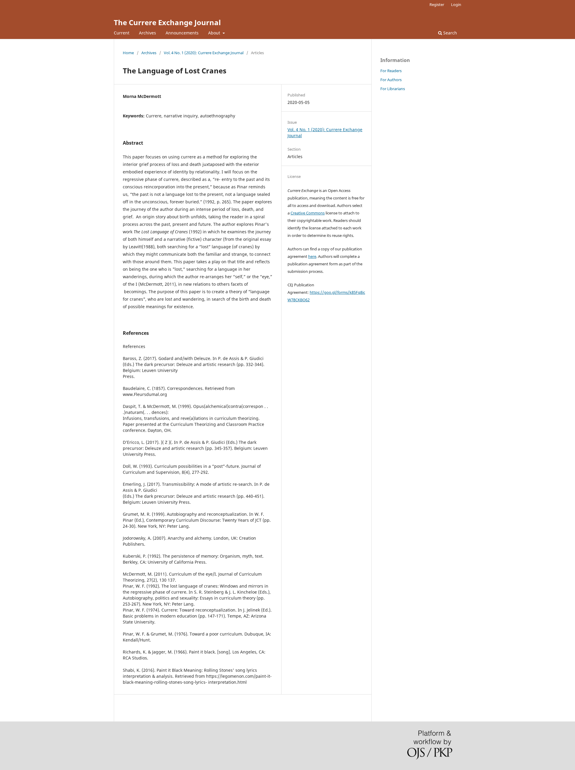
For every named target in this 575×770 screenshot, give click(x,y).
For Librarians (392, 88)
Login (456, 4)
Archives (147, 33)
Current (121, 33)
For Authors (391, 79)
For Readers (391, 70)
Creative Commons (307, 213)
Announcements (182, 33)
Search (449, 33)
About (214, 33)
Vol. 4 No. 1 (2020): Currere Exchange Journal (203, 52)
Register (436, 4)
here (312, 256)
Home (128, 52)
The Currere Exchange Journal (167, 22)
